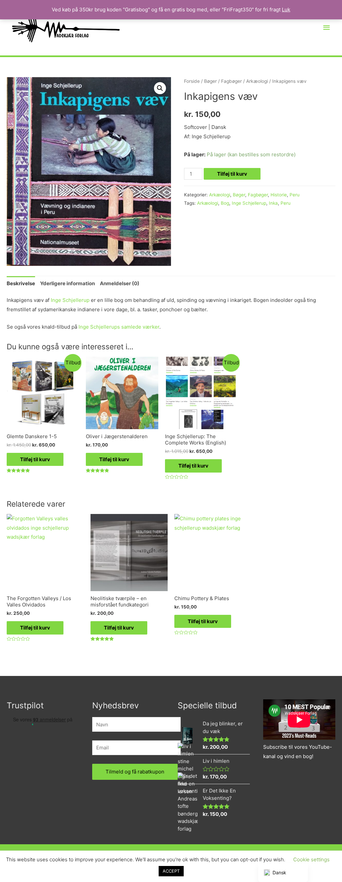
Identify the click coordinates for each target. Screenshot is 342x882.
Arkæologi (257, 81)
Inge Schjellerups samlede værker (118, 327)
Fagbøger (231, 81)
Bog (225, 203)
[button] (160, 88)
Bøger (210, 81)
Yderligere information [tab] (67, 283)
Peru (295, 194)
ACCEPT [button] (171, 871)
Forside (192, 81)
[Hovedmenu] (327, 28)
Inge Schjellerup (249, 203)
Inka (273, 203)
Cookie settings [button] (311, 859)
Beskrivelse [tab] (21, 283)
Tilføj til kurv (232, 174)
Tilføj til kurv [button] (35, 459)
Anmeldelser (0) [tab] (119, 283)
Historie (279, 194)
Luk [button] (286, 9)
